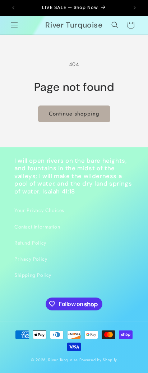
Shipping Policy (32, 275)
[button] (14, 25)
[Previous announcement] (13, 8)
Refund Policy (30, 242)
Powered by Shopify (98, 360)
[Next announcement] (135, 8)
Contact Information (37, 226)
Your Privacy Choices (39, 210)
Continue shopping (74, 114)
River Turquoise (63, 360)
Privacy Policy (30, 258)
